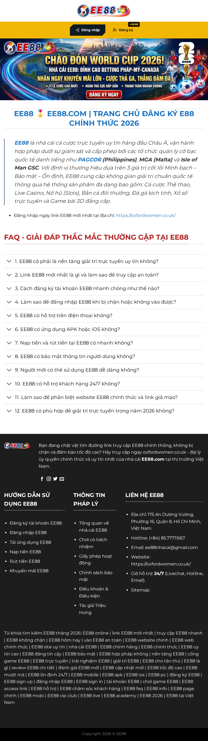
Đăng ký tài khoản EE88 (36, 523)
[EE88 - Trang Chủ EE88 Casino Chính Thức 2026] (104, 11)
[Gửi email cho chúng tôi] (62, 479)
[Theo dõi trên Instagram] (49, 479)
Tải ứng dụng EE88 (30, 542)
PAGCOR (89, 159)
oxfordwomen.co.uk (164, 452)
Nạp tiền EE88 (25, 551)
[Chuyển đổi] (9, 262)
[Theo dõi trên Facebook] (42, 479)
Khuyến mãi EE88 (29, 570)
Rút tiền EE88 (25, 561)
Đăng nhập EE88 (28, 532)
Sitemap (140, 590)
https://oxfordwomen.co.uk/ (146, 215)
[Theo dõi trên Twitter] (55, 479)
